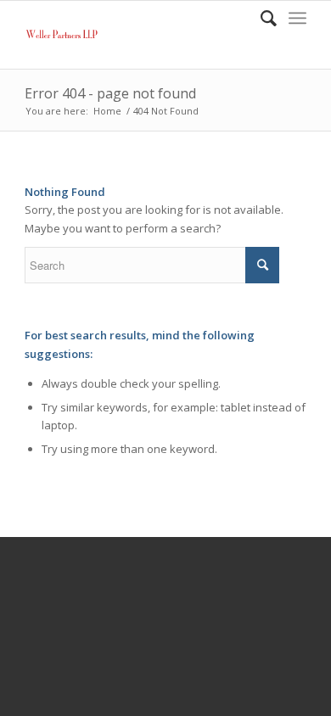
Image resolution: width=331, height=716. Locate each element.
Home (107, 110)
